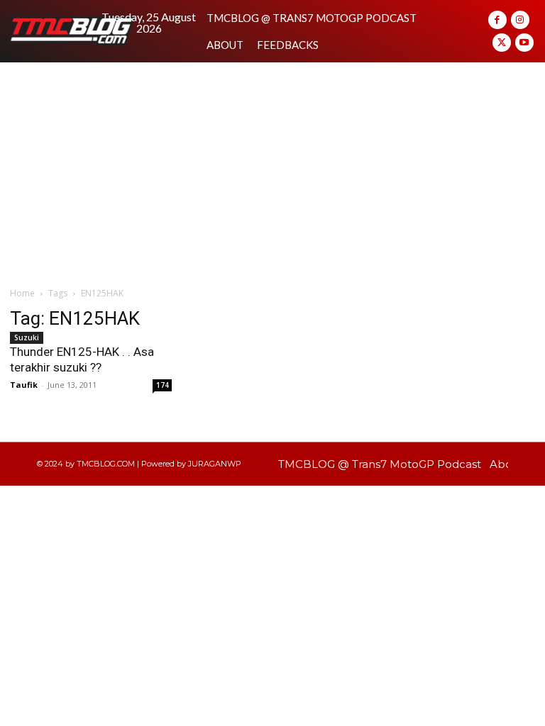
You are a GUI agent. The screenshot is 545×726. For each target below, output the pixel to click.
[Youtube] (524, 42)
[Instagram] (520, 20)
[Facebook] (497, 20)
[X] (501, 42)
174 (162, 385)
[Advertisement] (272, 168)
